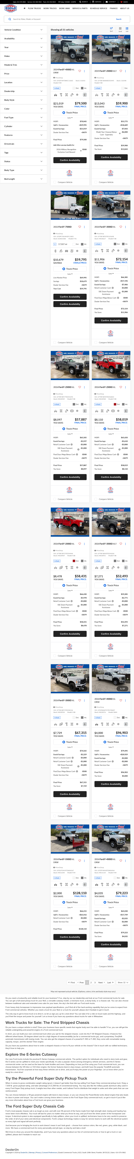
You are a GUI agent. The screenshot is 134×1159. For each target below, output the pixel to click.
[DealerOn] (12, 1149)
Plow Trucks (34, 8)
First (72, 982)
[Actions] (84, 71)
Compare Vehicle (65, 182)
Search (118, 19)
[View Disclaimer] (77, 94)
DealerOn (24, 1152)
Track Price (72, 112)
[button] (86, 49)
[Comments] (85, 95)
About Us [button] (124, 8)
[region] (70, 138)
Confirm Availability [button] (70, 160)
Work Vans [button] (64, 8)
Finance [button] (114, 8)
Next (101, 982)
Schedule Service (98, 8)
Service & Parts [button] (79, 8)
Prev (81, 982)
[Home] (24, 8)
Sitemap (32, 1152)
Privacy (38, 1152)
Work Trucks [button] (50, 8)
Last (109, 982)
